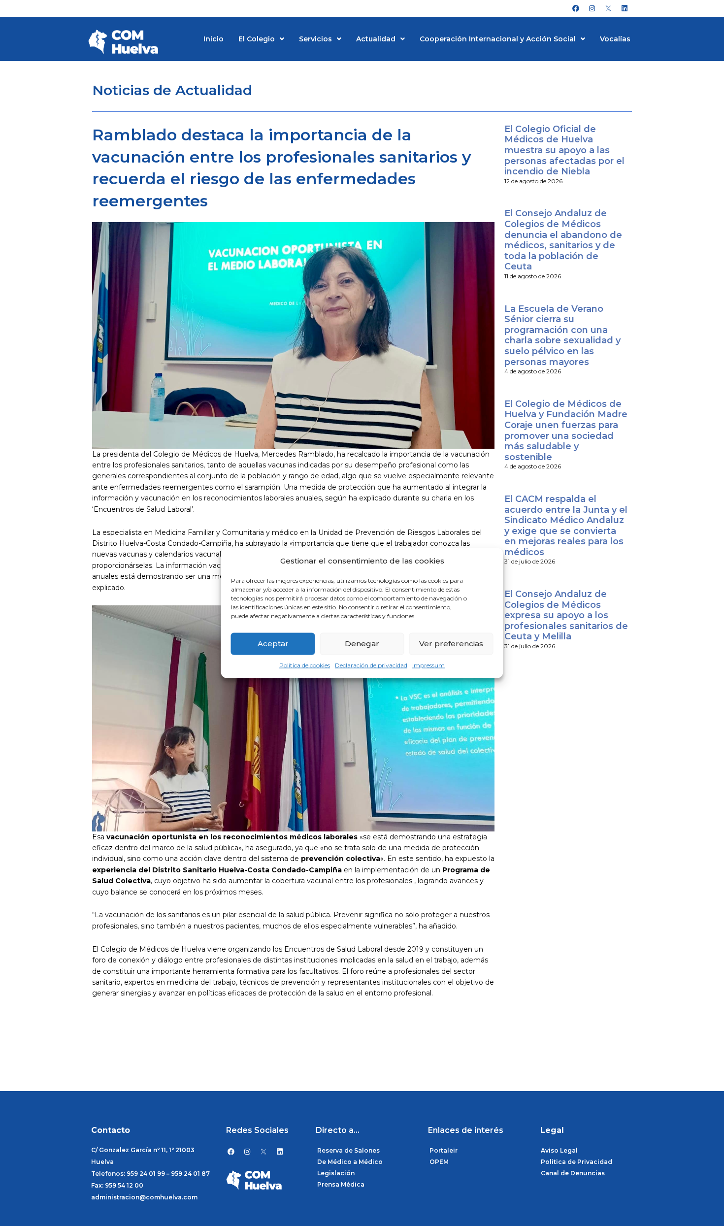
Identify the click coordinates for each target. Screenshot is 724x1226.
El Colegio (256, 38)
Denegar (362, 643)
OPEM (439, 1161)
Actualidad (375, 38)
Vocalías (615, 38)
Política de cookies (304, 665)
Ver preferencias (451, 643)
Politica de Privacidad (576, 1161)
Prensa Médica (340, 1184)
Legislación (336, 1173)
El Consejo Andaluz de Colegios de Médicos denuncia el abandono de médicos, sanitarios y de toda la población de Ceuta (563, 240)
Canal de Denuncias (573, 1173)
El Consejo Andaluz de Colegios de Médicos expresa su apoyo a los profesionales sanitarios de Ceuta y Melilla (566, 615)
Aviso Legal (559, 1150)
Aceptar (273, 643)
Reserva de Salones (348, 1150)
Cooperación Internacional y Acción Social (498, 38)
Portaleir (443, 1150)
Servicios (315, 38)
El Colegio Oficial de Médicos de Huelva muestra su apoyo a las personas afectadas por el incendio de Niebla (564, 150)
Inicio (213, 38)
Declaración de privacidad (371, 665)
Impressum (428, 665)
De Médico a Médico (350, 1161)
